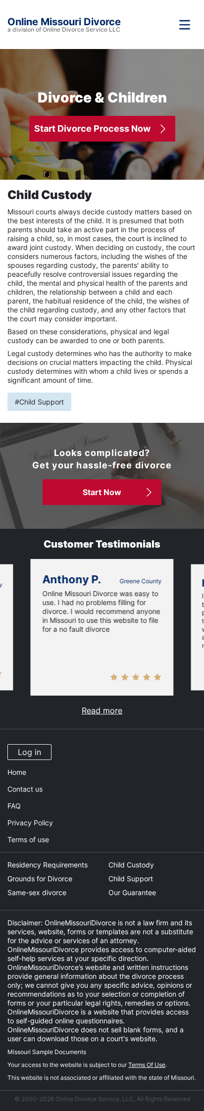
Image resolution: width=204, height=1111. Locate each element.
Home (16, 772)
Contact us (25, 789)
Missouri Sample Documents (46, 1052)
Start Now (102, 492)
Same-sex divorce (36, 892)
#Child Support (39, 402)
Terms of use (28, 839)
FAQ (14, 806)
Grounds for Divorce (39, 878)
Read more (102, 710)
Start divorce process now (92, 128)
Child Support (130, 878)
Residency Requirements (47, 864)
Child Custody (131, 864)
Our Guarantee (132, 892)
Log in (29, 752)
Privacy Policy (30, 822)
